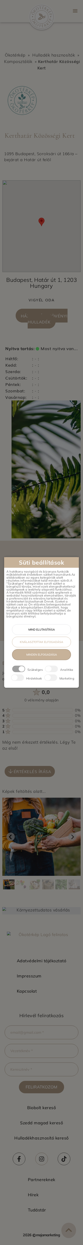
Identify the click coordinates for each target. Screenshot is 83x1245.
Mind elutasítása (41, 629)
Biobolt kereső (41, 1107)
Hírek (33, 1194)
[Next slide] (72, 837)
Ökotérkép (15, 55)
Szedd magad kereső (41, 1122)
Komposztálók (18, 61)
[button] (75, 10)
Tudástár (37, 1210)
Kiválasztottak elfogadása (41, 642)
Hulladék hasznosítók (53, 55)
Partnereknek (41, 1179)
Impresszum (29, 976)
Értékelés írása (32, 771)
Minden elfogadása (41, 654)
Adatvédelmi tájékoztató (41, 960)
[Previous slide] (10, 837)
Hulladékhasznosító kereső (41, 1138)
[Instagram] (41, 1159)
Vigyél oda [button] (42, 300)
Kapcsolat (27, 991)
